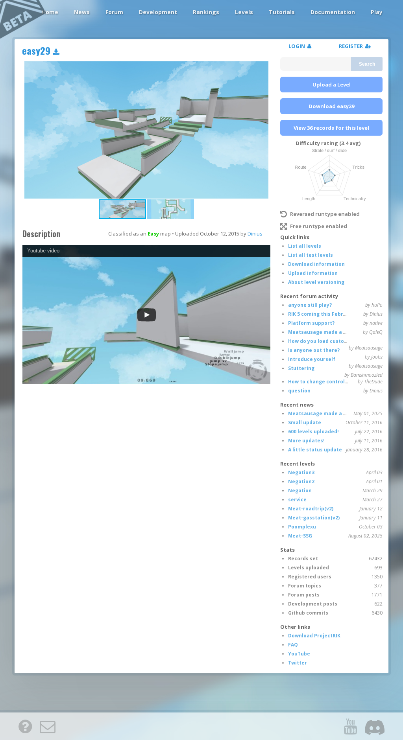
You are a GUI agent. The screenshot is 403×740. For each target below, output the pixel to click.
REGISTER (352, 46)
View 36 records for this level (331, 127)
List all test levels (310, 255)
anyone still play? (310, 305)
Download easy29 (331, 106)
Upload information (313, 273)
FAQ (293, 644)
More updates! (306, 440)
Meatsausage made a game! (323, 332)
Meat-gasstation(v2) (314, 517)
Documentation (333, 12)
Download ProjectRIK (314, 635)
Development (158, 12)
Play (377, 12)
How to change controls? (319, 381)
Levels (244, 12)
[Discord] (375, 726)
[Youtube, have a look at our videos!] (350, 726)
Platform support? (311, 323)
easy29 (37, 50)
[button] (170, 209)
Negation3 (301, 472)
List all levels (304, 246)
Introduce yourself (311, 359)
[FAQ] (25, 726)
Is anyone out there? (314, 350)
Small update (304, 422)
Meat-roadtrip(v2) (310, 508)
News (82, 12)
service (297, 499)
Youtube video (43, 251)
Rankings (206, 12)
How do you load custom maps (326, 341)
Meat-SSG (300, 535)
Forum (114, 12)
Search (367, 64)
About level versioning (316, 282)
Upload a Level (331, 84)
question (299, 390)
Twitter (297, 662)
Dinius (255, 233)
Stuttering (301, 368)
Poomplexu (302, 526)
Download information (316, 264)
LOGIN (297, 46)
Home (50, 12)
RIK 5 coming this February (321, 314)
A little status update (315, 449)
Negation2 (301, 481)
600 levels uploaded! (313, 431)
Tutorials (282, 12)
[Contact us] (47, 726)
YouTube (299, 653)
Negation (300, 490)
